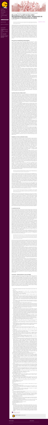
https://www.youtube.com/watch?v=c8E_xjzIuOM (30, 347)
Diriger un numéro (3, 10)
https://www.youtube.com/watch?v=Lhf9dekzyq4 (19, 340)
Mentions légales (11, 420)
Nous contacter (32, 420)
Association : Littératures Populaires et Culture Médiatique (4, 36)
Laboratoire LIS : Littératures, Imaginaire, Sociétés (4, 30)
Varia (1, 16)
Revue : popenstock (3, 34)
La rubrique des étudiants (4, 15)
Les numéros (2, 13)
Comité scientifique (3, 12)
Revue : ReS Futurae (3, 33)
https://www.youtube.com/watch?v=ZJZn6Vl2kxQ (19, 375)
